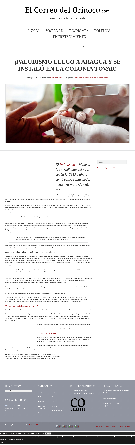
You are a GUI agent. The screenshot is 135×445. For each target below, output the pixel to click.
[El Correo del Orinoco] (67, 10)
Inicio (33, 31)
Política (102, 31)
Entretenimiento (69, 37)
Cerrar (1, 442)
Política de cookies (124, 426)
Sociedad (54, 31)
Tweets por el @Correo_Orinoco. (107, 168)
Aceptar (47, 433)
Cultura (54, 392)
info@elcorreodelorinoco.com (112, 406)
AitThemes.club (33, 425)
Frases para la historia (81, 390)
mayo (31, 78)
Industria (41, 413)
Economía (78, 31)
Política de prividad (110, 426)
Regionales (94, 78)
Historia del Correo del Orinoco (84, 393)
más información (39, 433)
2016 (35, 78)
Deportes (55, 406)
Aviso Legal (99, 426)
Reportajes (55, 397)
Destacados (78, 78)
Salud (101, 78)
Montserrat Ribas (56, 78)
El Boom (86, 78)
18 (28, 78)
